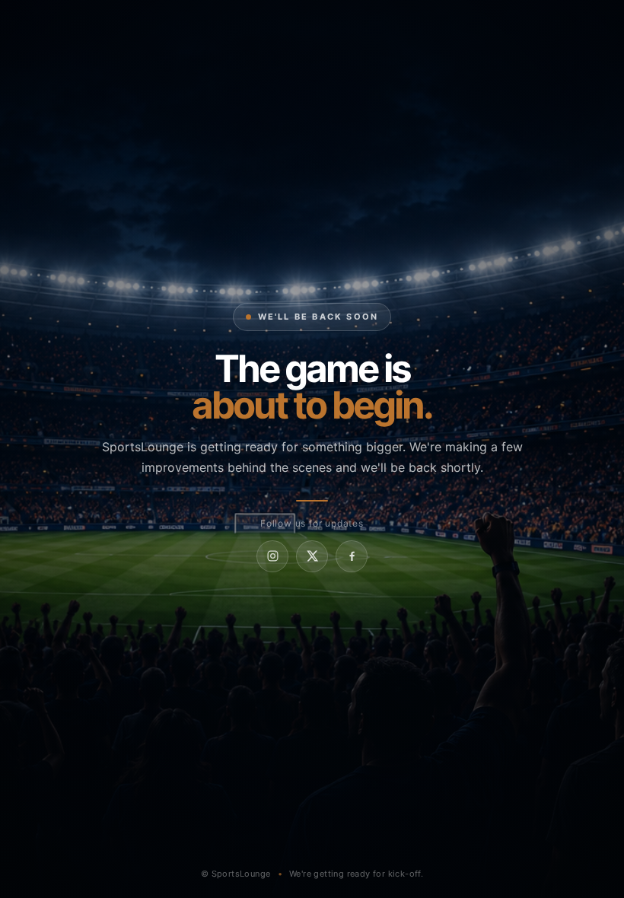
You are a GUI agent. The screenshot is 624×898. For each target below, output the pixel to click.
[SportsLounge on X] (312, 556)
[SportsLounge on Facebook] (352, 556)
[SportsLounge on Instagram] (272, 556)
